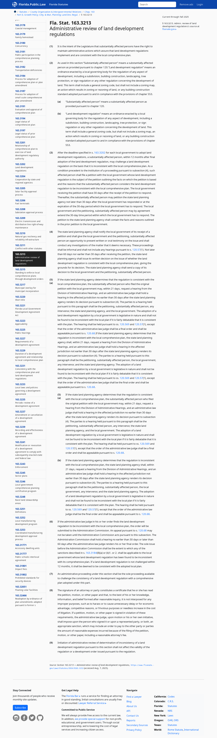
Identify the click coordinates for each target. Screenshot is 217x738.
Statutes (23, 11)
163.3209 (29, 222)
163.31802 (27, 577)
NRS (170, 710)
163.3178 (25, 27)
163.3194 (25, 121)
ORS (176, 720)
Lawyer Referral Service (91, 703)
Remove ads (186, 4)
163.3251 (20, 510)
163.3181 (27, 56)
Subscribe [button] (20, 707)
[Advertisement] (182, 82)
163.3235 (27, 402)
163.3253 (28, 534)
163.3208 (29, 211)
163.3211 (28, 247)
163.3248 (26, 500)
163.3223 (21, 322)
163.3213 (27, 259)
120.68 (91, 333)
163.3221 (28, 310)
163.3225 (22, 331)
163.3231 (27, 372)
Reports (131, 720)
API (128, 711)
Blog (129, 701)
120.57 (136, 249)
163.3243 (21, 465)
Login (200, 4)
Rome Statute (175, 729)
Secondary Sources (137, 725)
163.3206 (22, 202)
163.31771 (27, 546)
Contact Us (133, 715)
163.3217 (27, 287)
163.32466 (28, 600)
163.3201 (27, 150)
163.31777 (27, 557)
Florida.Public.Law (32, 4)
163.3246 (27, 486)
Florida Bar (72, 696)
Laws (170, 715)
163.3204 (27, 179)
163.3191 (28, 109)
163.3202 (99, 152)
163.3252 (26, 520)
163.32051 (26, 588)
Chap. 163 (89, 11)
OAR (170, 720)
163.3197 (25, 133)
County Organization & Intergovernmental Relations (55, 11)
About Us (132, 706)
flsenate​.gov (168, 29)
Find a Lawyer (134, 696)
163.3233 (27, 389)
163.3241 (28, 450)
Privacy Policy (134, 729)
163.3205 (26, 191)
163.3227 (27, 341)
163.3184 (91, 552)
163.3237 (29, 416)
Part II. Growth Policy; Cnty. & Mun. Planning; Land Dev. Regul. (47, 14)
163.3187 (28, 95)
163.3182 (28, 68)
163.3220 (20, 298)
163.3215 (29, 274)
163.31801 (21, 567)
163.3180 (21, 44)
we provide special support (90, 719)
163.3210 (28, 236)
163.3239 (29, 431)
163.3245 (21, 474)
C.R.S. (171, 701)
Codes (171, 696)
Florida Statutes (58, 4)
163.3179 (24, 35)
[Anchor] (133, 55)
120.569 (124, 324)
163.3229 (29, 355)
